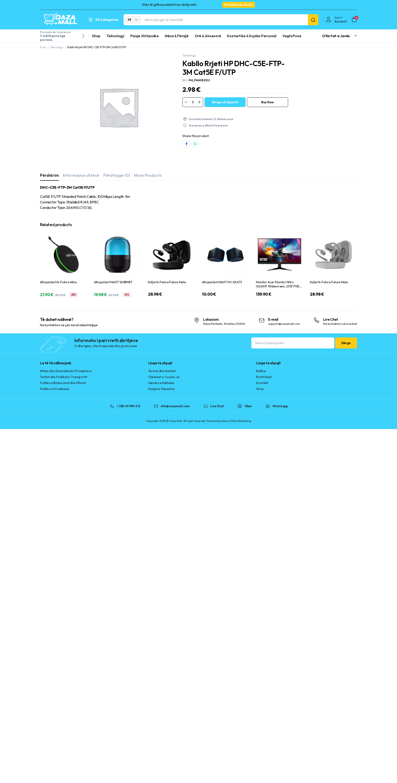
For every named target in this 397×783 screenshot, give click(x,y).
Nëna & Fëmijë (177, 36)
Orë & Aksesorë (208, 36)
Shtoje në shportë (225, 102)
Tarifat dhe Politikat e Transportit (63, 377)
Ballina (261, 371)
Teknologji (115, 36)
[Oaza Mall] (60, 20)
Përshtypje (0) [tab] (116, 175)
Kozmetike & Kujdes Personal (251, 36)
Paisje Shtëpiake (144, 36)
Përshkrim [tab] (49, 175)
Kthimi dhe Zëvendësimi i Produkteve (65, 371)
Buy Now (267, 102)
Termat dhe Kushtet (162, 371)
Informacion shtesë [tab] (81, 175)
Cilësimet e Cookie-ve (164, 377)
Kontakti (262, 383)
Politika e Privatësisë (54, 389)
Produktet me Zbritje (238, 4)
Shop (96, 36)
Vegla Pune (291, 36)
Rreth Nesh (264, 377)
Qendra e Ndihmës (161, 383)
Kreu (43, 47)
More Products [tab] (148, 175)
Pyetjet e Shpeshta (161, 389)
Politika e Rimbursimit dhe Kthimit (63, 383)
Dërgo (346, 343)
